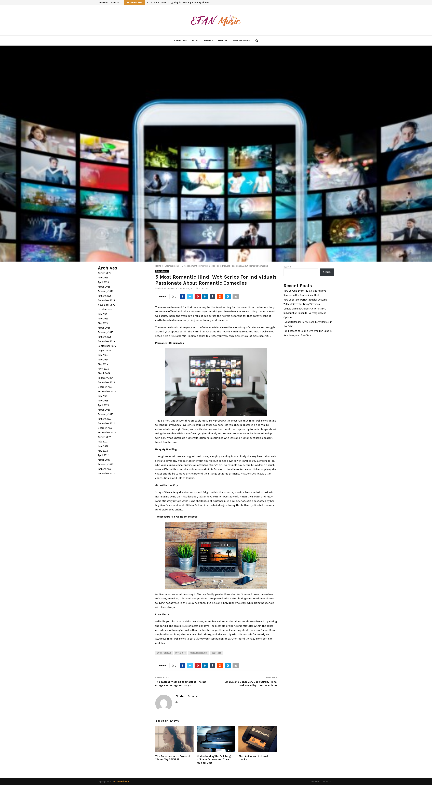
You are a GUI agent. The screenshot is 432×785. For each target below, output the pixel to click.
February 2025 (105, 332)
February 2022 (105, 464)
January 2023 (104, 418)
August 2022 (104, 437)
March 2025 (104, 327)
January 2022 (104, 469)
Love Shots (180, 653)
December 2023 (106, 382)
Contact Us (103, 2)
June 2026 (103, 277)
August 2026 (104, 273)
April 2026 (103, 282)
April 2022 (103, 455)
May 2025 (103, 323)
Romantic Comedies (198, 653)
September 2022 (107, 432)
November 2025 (106, 305)
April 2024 (103, 368)
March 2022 (104, 459)
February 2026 (105, 291)
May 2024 (103, 364)
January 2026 (105, 295)
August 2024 (104, 350)
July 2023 (102, 396)
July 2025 (102, 314)
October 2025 (105, 309)
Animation (180, 40)
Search (287, 266)
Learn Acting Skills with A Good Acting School (178, 2)
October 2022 (105, 428)
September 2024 (107, 346)
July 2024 (103, 355)
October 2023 (105, 387)
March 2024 (104, 373)
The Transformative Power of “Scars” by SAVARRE (172, 758)
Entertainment (242, 40)
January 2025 (104, 336)
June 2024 (103, 359)
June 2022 (103, 446)
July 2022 (102, 441)
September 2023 (107, 391)
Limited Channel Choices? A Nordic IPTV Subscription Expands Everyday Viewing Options (305, 313)
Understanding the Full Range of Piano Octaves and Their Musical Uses (214, 759)
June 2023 (103, 400)
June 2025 (103, 318)
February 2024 (105, 377)
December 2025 (106, 300)
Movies (208, 40)
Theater (223, 40)
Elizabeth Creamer (166, 288)
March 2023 (104, 409)
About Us (115, 2)
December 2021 (106, 473)
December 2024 (106, 341)
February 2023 (105, 414)
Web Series (216, 653)
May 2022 (103, 450)
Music (195, 40)
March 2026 (104, 286)
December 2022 (106, 423)
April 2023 (103, 405)
